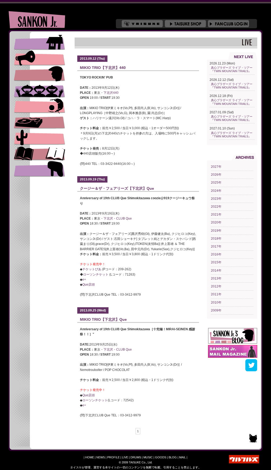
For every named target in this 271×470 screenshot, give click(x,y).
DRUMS (39, 106)
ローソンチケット (96, 274)
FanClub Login (228, 23)
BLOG (173, 457)
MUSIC (39, 121)
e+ (84, 279)
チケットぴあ (91, 269)
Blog (39, 153)
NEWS (39, 58)
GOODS (160, 457)
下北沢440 (111, 93)
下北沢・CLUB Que (117, 218)
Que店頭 (88, 284)
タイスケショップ (185, 23)
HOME (89, 457)
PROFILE (39, 74)
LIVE (39, 90)
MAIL (182, 457)
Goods (39, 137)
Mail (39, 169)
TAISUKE (142, 23)
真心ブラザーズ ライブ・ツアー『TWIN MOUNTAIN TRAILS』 (231, 69)
